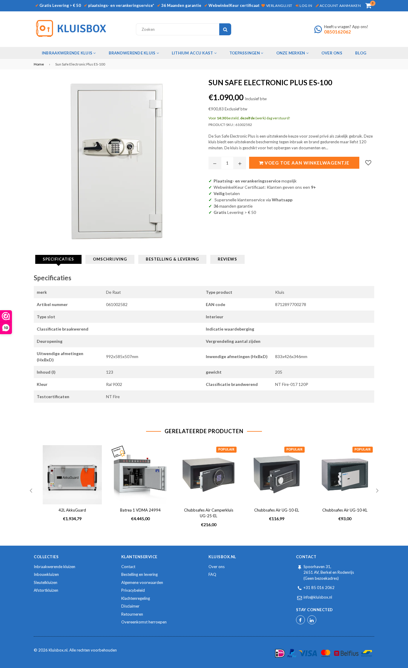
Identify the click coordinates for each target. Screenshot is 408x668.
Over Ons (331, 53)
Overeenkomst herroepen (144, 622)
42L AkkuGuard (72, 510)
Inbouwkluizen (46, 574)
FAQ (212, 574)
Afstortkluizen (46, 590)
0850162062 (337, 31)
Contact (128, 566)
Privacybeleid (133, 590)
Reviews (227, 259)
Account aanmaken (340, 5)
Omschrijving (110, 259)
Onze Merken (291, 53)
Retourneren (132, 614)
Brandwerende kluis (133, 53)
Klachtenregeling (135, 598)
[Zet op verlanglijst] (368, 163)
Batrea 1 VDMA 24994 (140, 510)
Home (39, 64)
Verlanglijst (278, 5)
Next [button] (377, 490)
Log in (305, 5)
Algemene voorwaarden (142, 582)
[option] (68, 488)
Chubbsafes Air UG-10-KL (344, 510)
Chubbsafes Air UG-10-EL (276, 510)
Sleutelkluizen (45, 582)
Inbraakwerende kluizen (54, 566)
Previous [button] (30, 490)
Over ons (216, 566)
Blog (360, 53)
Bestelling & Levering (172, 259)
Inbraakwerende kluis (67, 53)
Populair (226, 449)
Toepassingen (245, 53)
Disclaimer (130, 606)
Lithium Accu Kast (193, 53)
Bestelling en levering (139, 574)
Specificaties (58, 259)
